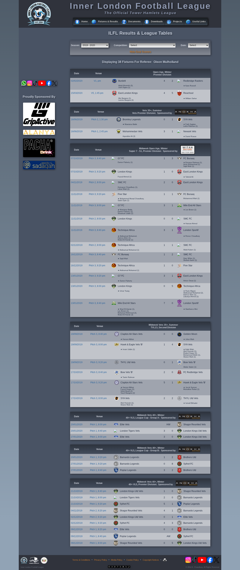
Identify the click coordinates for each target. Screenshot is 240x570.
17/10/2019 (76, 372)
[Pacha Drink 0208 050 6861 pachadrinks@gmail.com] (39, 156)
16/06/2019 (76, 119)
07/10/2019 (76, 158)
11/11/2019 (76, 194)
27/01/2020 (76, 437)
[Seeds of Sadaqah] (39, 168)
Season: (75, 45)
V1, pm (97, 81)
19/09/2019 (76, 334)
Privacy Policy (100, 560)
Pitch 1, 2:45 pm (99, 131)
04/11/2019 (76, 182)
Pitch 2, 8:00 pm (97, 182)
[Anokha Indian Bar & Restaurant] (185, 114)
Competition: (121, 45)
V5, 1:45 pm (97, 93)
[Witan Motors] (187, 153)
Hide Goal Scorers (140, 51)
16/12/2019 (76, 254)
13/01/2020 (76, 276)
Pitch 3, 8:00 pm (97, 205)
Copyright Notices (151, 560)
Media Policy (116, 560)
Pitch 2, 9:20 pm (98, 510)
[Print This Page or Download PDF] (165, 560)
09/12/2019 (76, 529)
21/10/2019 (76, 491)
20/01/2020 (76, 424)
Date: (184, 45)
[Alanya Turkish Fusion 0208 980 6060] (39, 134)
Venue (98, 73)
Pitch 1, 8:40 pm (98, 431)
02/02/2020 (76, 81)
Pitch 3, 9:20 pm (97, 171)
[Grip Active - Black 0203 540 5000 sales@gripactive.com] (39, 125)
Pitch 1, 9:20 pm (98, 457)
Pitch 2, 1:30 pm (99, 119)
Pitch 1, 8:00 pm (98, 424)
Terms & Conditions (81, 560)
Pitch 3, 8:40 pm (97, 158)
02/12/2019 (76, 245)
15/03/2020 (76, 93)
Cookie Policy (132, 560)
